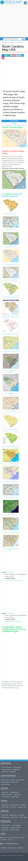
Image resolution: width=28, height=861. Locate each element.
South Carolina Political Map (11, 429)
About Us (4, 848)
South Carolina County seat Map (11, 316)
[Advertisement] (14, 21)
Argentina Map (22, 807)
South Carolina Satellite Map (11, 514)
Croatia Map (5, 829)
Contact (3, 833)
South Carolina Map (11, 229)
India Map (5, 771)
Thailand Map (5, 810)
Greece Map (5, 807)
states (4, 44)
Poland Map (14, 796)
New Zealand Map (6, 763)
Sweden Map (20, 779)
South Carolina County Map (11, 297)
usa (20, 42)
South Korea (14, 817)
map (16, 42)
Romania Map (15, 804)
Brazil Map (13, 807)
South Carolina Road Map (11, 481)
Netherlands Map (6, 821)
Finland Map (5, 782)
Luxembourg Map (15, 827)
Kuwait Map (5, 827)
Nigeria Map (12, 815)
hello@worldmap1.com (12, 843)
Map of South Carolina (12, 195)
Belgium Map (5, 779)
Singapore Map (6, 769)
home (11, 42)
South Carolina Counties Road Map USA (11, 549)
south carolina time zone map (14, 751)
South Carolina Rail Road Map (11, 463)
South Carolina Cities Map (11, 280)
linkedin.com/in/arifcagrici (13, 580)
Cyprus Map (23, 817)
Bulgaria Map (16, 769)
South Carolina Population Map (10, 446)
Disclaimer (21, 848)
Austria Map (4, 788)
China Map (5, 815)
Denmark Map (6, 784)
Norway (13, 779)
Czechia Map (5, 796)
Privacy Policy (12, 848)
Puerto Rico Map (16, 825)
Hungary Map (5, 817)
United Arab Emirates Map (8, 775)
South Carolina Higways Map (11, 333)
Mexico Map (17, 767)
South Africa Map (7, 767)
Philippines (13, 771)
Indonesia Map (14, 829)
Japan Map (17, 794)
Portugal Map (5, 804)
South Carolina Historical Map (11, 351)
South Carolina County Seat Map (15, 735)
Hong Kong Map (14, 792)
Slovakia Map (5, 825)
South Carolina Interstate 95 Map (11, 371)
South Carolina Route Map (10, 497)
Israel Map (5, 792)
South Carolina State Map (11, 532)
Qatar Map (23, 804)
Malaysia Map (14, 782)
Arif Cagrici (10, 572)
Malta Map (21, 815)
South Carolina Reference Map (10, 264)
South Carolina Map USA (11, 246)
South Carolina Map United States (11, 394)
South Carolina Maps (11, 411)
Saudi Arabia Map (7, 794)
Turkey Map (4, 800)
